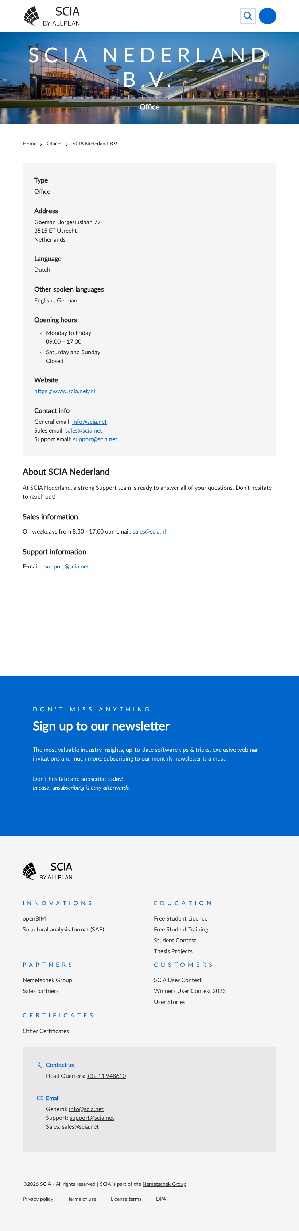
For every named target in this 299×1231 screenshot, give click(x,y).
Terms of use (82, 1199)
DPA (161, 1199)
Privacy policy (38, 1199)
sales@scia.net (83, 431)
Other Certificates (46, 1031)
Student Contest (175, 940)
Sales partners (41, 991)
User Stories (169, 1002)
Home (29, 143)
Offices (54, 143)
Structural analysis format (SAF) (63, 930)
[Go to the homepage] (47, 871)
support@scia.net (95, 439)
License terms (126, 1199)
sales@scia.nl (149, 532)
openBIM (34, 919)
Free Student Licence (180, 919)
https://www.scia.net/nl (64, 391)
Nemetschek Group (47, 980)
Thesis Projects (173, 951)
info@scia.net (89, 422)
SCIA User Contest (178, 980)
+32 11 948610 (106, 1076)
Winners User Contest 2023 (190, 991)
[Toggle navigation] (267, 16)
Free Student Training (181, 930)
